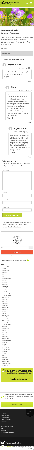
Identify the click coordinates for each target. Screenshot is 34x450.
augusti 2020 (5, 297)
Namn (4, 193)
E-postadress (6, 200)
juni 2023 (4, 274)
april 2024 (4, 272)
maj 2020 (4, 301)
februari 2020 (5, 307)
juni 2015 (4, 344)
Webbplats (5, 207)
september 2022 (6, 278)
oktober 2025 (5, 267)
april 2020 (4, 303)
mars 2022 (5, 286)
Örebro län (3, 430)
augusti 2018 (5, 319)
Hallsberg (4, 16)
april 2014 (4, 357)
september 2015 (6, 340)
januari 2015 (5, 348)
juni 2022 (4, 282)
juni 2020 (4, 299)
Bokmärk (4, 49)
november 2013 (6, 363)
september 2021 (6, 288)
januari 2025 (5, 270)
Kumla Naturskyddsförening (8, 432)
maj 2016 (4, 334)
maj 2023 (4, 276)
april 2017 (4, 326)
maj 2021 (4, 290)
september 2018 (6, 317)
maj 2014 (4, 355)
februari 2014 (5, 361)
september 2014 (6, 350)
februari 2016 (5, 338)
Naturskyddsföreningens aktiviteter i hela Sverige (14, 260)
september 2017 (6, 324)
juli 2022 (4, 280)
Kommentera (6, 53)
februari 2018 (5, 321)
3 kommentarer (15, 33)
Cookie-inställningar (7, 447)
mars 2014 (5, 359)
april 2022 (4, 284)
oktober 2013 (5, 365)
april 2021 (4, 292)
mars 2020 (5, 305)
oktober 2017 (5, 323)
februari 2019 (5, 315)
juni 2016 (4, 332)
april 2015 (4, 346)
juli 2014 (4, 352)
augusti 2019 (5, 309)
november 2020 (6, 294)
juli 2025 (4, 268)
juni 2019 (4, 311)
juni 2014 (4, 353)
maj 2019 (4, 313)
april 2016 (4, 336)
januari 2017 (5, 328)
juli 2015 (4, 342)
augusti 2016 (5, 330)
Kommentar (6, 170)
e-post (2, 423)
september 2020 (6, 296)
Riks (2, 428)
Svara (30, 81)
